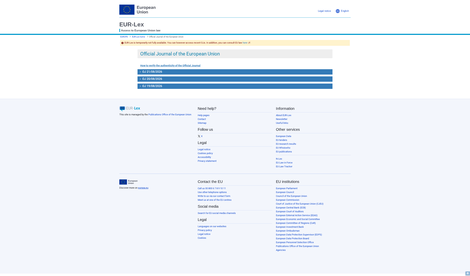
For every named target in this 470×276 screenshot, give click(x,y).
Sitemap (202, 123)
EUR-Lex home (138, 37)
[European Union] (128, 182)
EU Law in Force (284, 162)
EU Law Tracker (284, 166)
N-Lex (279, 158)
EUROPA (124, 37)
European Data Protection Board (292, 238)
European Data (283, 136)
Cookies (202, 238)
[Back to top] (467, 273)
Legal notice (204, 149)
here (245, 42)
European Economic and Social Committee (298, 219)
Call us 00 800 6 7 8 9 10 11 (212, 188)
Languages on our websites (212, 226)
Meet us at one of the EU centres (215, 200)
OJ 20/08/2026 (152, 79)
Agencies (281, 250)
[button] (342, 11)
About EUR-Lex (283, 115)
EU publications (284, 151)
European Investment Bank (290, 227)
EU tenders (281, 140)
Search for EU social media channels (217, 213)
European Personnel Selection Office (295, 242)
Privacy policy (205, 230)
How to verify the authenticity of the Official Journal (170, 65)
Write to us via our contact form (214, 196)
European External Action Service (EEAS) (297, 215)
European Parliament (286, 188)
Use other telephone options (212, 192)
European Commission (287, 200)
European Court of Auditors (290, 211)
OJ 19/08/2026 (152, 86)
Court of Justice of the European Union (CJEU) (299, 203)
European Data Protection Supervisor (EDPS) (299, 234)
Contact (202, 119)
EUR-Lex (131, 24)
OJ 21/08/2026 (152, 71)
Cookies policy (205, 153)
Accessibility (204, 157)
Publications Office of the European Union (169, 114)
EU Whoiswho (283, 147)
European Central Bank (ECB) (291, 207)
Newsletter (281, 119)
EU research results (286, 143)
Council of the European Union (291, 196)
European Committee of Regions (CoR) (296, 223)
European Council (285, 192)
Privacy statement (207, 161)
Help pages (203, 115)
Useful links (282, 123)
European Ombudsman (288, 230)
